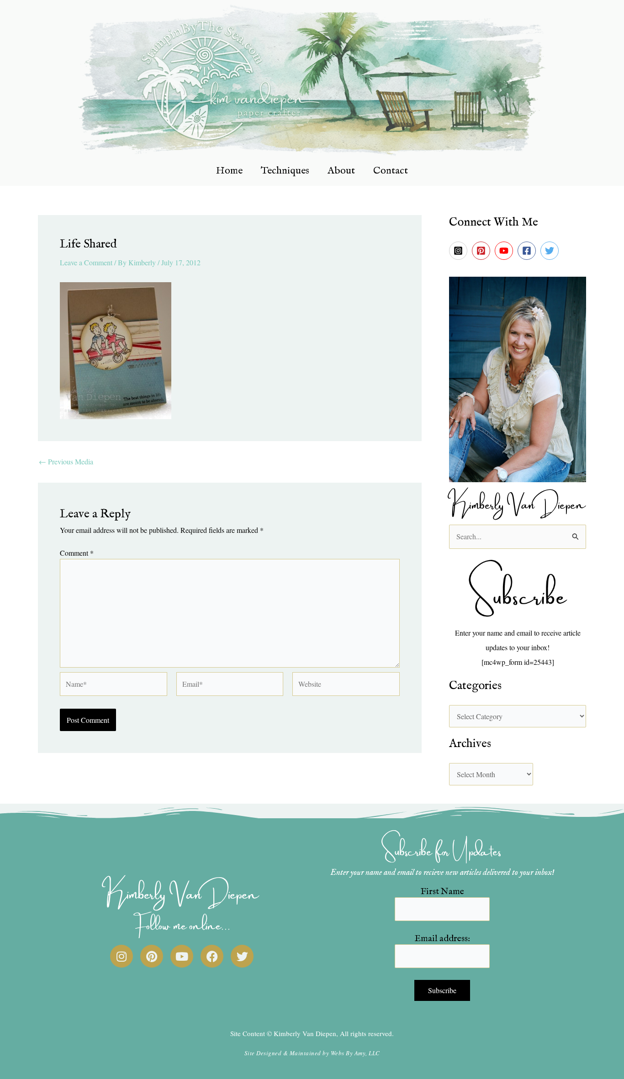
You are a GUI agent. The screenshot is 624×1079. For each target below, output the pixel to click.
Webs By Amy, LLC (355, 1053)
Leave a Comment (86, 262)
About (341, 170)
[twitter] (550, 251)
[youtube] (505, 251)
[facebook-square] (528, 251)
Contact (390, 170)
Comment (77, 553)
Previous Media (66, 461)
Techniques (285, 170)
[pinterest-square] (482, 251)
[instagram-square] (459, 251)
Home (229, 170)
